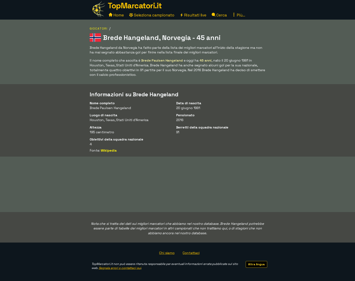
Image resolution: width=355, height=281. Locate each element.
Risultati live (195, 15)
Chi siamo (167, 253)
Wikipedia (108, 150)
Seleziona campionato (153, 15)
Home (118, 15)
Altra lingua (256, 264)
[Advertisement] (177, 184)
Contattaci (191, 253)
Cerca (221, 15)
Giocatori (98, 29)
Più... (240, 15)
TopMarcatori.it (135, 6)
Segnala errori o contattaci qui (120, 268)
